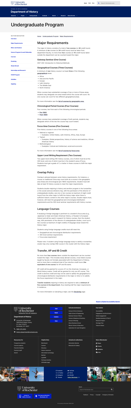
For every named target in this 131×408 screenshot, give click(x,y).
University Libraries (74, 343)
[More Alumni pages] (57, 15)
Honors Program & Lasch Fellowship (21, 52)
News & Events (71, 15)
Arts (99, 352)
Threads (60, 377)
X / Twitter (60, 373)
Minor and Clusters (16, 48)
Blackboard (44, 343)
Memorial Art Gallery (74, 345)
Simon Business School (75, 323)
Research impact (100, 320)
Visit (89, 3)
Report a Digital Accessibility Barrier (108, 301)
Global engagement (101, 316)
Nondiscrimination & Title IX (103, 318)
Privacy (92, 394)
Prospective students (19, 343)
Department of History (24, 11)
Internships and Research (18, 70)
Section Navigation (17, 35)
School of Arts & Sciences (19, 9)
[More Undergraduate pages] (39, 15)
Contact (43, 345)
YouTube (71, 370)
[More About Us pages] (17, 15)
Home (39, 36)
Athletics (100, 349)
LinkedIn (71, 375)
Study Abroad (15, 66)
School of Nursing (73, 320)
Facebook (59, 370)
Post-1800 (43, 115)
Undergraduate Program (51, 36)
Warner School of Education (76, 325)
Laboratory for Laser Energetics (77, 328)
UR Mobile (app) (45, 362)
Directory (43, 348)
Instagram (60, 375)
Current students (18, 345)
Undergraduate (33, 15)
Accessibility (99, 311)
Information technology (47, 353)
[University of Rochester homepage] (19, 3)
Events (100, 346)
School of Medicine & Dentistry (77, 318)
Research (63, 15)
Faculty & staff (18, 350)
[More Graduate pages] (48, 15)
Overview (13, 38)
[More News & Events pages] (77, 15)
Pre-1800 (43, 112)
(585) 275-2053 (21, 329)
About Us (13, 15)
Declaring (13, 61)
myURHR (43, 357)
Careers (56, 317)
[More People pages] (26, 15)
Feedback (85, 394)
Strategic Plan (99, 323)
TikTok (71, 373)
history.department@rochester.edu (27, 332)
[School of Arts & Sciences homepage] (25, 310)
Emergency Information (107, 394)
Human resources (46, 350)
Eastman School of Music (75, 316)
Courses (13, 57)
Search (80, 386)
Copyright (98, 394)
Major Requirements (17, 43)
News (99, 343)
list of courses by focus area (69, 151)
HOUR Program (15, 75)
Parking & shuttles (46, 360)
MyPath (43, 355)
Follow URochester (73, 377)
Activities (13, 79)
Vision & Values (100, 325)
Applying (13, 84)
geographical (42, 73)
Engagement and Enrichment (103, 313)
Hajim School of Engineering (76, 313)
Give (93, 3)
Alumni (54, 15)
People (22, 15)
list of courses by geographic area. (71, 101)
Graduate (44, 15)
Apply (85, 3)
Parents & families (19, 348)
